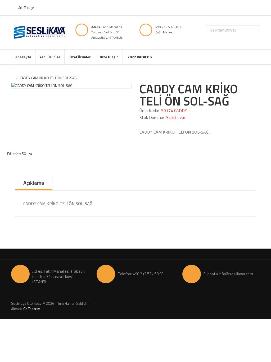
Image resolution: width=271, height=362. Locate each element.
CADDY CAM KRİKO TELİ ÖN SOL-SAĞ (48, 78)
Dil (20, 7)
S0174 (27, 153)
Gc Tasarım (31, 308)
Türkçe (29, 7)
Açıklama (33, 183)
